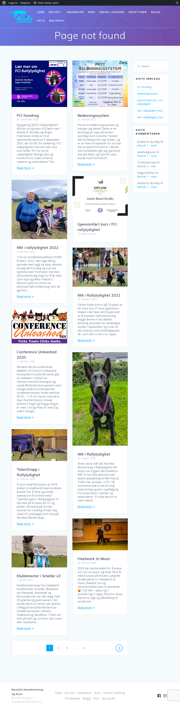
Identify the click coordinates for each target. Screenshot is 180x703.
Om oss (54, 12)
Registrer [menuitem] (26, 2)
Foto (41, 20)
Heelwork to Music (94, 558)
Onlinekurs (75, 12)
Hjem (40, 12)
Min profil (57, 20)
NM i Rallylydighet (94, 454)
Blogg (155, 12)
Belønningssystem (93, 115)
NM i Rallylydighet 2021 (99, 295)
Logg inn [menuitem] (13, 2)
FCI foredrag (28, 115)
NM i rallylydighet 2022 (37, 247)
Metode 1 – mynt (147, 145)
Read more (24, 168)
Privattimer (138, 12)
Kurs (91, 12)
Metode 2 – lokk (146, 166)
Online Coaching (111, 12)
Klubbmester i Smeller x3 (39, 576)
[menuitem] (3, 3)
